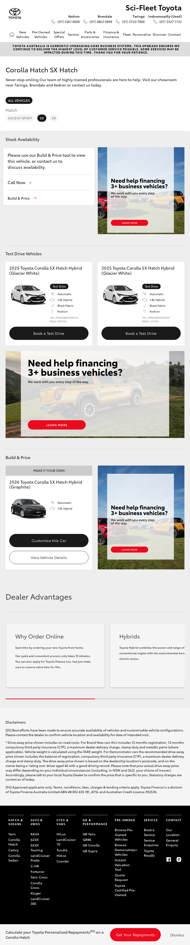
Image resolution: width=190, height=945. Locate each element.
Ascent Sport (20, 118)
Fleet (127, 34)
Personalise (142, 34)
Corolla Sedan (14, 857)
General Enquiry (172, 842)
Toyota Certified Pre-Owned (125, 890)
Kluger (36, 893)
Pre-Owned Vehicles (41, 34)
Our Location (173, 832)
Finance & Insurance (111, 34)
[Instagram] (179, 859)
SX (42, 118)
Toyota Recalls (149, 853)
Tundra (62, 850)
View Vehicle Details (49, 557)
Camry (13, 850)
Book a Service (149, 832)
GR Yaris (89, 834)
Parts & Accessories (90, 34)
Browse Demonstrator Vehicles (126, 850)
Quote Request (121, 877)
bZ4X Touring (37, 847)
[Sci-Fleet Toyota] (14, 13)
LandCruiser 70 (66, 841)
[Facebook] (168, 859)
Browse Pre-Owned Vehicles (124, 834)
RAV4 (35, 834)
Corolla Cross (36, 885)
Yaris (12, 834)
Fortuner (37, 871)
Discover (159, 34)
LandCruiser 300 (40, 901)
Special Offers (59, 34)
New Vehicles (22, 34)
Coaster (63, 861)
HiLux (61, 834)
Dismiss (177, 934)
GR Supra (90, 851)
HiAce (61, 855)
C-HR (35, 866)
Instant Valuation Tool (122, 865)
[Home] (11, 34)
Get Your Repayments (135, 934)
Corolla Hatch (14, 841)
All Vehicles (19, 100)
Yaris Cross (39, 877)
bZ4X (35, 839)
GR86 (87, 839)
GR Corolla (91, 845)
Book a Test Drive (48, 333)
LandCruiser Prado (40, 857)
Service (73, 34)
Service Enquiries (151, 842)
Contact (174, 34)
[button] (22, 198)
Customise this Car (49, 540)
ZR (54, 118)
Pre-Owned (125, 820)
